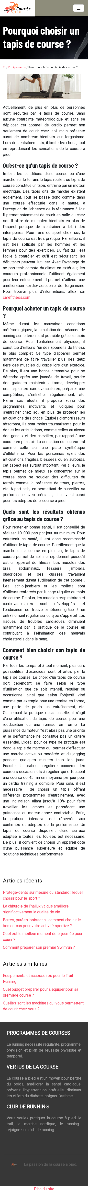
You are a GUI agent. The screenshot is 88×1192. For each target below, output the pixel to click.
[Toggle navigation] (78, 8)
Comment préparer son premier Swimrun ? (39, 947)
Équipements (17, 67)
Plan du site (44, 1189)
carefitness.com (16, 297)
